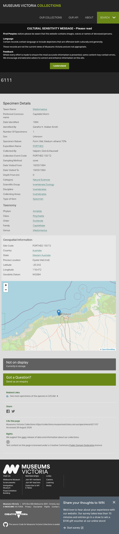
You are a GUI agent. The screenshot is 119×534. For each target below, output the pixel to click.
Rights (47, 507)
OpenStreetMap (108, 349)
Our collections (51, 17)
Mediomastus (40, 109)
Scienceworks (9, 483)
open (24, 437)
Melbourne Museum (11, 480)
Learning (50, 483)
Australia (37, 250)
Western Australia (42, 255)
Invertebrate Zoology (43, 184)
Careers (49, 480)
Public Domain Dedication (82, 445)
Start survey (73, 528)
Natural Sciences (41, 180)
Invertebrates (39, 189)
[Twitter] (13, 412)
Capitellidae (39, 225)
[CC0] (8, 442)
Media (48, 485)
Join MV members (33, 480)
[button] (108, 18)
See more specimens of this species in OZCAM (33, 396)
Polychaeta (38, 216)
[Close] (114, 503)
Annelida (37, 211)
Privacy (28, 507)
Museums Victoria (32, 5)
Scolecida (38, 221)
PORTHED (38, 146)
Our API (73, 17)
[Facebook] (8, 412)
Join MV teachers (32, 483)
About (89, 17)
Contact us (56, 507)
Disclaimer (37, 507)
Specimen (38, 199)
